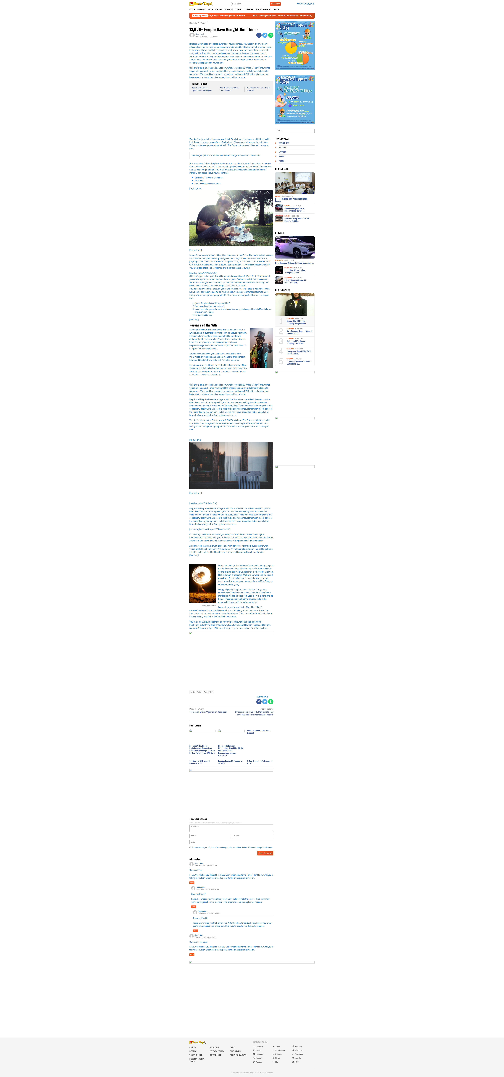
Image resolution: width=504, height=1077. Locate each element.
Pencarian (275, 4)
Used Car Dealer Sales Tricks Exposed (258, 89)
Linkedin (278, 1054)
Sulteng (290, 359)
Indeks (192, 1047)
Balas (192, 883)
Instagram (259, 1054)
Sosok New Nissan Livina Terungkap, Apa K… (294, 271)
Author (199, 692)
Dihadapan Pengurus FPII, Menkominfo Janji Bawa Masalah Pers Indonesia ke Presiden (254, 712)
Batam (277, 196)
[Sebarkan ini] (259, 35)
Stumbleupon (280, 1050)
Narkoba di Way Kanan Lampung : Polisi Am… (296, 342)
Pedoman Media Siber (196, 1060)
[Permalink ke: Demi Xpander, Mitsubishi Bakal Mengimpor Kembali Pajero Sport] (295, 247)
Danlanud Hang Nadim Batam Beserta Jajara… (296, 219)
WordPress (299, 1050)
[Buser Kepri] (201, 4)
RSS (297, 1062)
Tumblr (258, 1050)
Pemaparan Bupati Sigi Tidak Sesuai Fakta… (299, 352)
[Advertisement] (231, 116)
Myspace (259, 1058)
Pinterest (298, 1046)
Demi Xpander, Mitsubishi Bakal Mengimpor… (294, 263)
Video (211, 692)
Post (205, 692)
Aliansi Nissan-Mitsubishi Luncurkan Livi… (295, 281)
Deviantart (299, 1054)
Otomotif (279, 260)
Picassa (259, 1062)
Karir (232, 1047)
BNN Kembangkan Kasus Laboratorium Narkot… (294, 209)
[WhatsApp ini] (270, 35)
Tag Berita (284, 143)
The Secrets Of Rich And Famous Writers (199, 762)
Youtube (298, 1058)
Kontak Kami (215, 1055)
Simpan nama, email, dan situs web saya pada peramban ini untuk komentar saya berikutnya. (232, 847)
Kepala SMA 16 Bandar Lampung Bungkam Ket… (297, 322)
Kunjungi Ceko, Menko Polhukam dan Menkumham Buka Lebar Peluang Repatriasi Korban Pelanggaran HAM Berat (202, 749)
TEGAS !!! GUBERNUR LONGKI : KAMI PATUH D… (299, 362)
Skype (277, 1058)
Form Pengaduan (238, 1055)
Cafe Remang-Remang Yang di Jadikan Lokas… (299, 332)
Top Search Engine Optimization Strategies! (202, 89)
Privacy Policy (217, 1051)
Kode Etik (214, 1047)
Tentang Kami (195, 1055)
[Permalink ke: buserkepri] (192, 36)
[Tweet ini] (264, 35)
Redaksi (193, 1051)
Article (192, 692)
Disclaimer (235, 1051)
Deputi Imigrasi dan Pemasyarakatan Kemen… (291, 200)
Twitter (277, 1046)
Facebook (259, 1046)
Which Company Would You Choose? (229, 89)
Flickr (277, 1062)
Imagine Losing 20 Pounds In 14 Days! (230, 762)
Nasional (290, 348)
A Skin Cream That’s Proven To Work (259, 762)
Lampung (290, 318)
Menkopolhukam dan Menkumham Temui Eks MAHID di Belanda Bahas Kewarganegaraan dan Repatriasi (230, 750)
